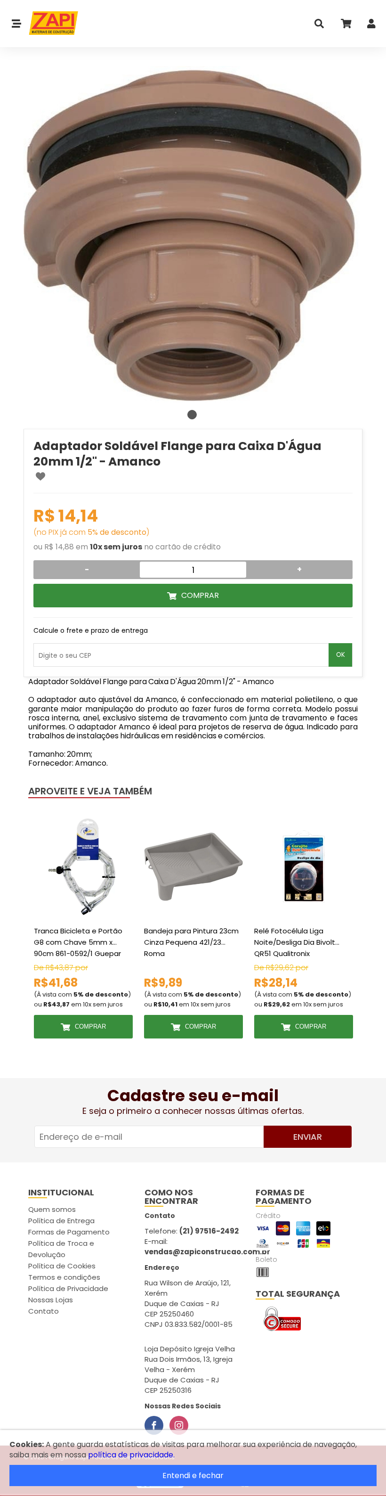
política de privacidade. (131, 1454)
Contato (43, 1311)
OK (340, 654)
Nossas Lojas (50, 1300)
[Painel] (371, 25)
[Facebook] (154, 1425)
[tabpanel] (193, 235)
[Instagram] (178, 1425)
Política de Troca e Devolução (61, 1248)
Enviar (307, 1137)
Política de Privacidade (68, 1288)
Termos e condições (64, 1277)
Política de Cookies (62, 1266)
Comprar (200, 595)
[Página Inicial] (50, 23)
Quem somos (52, 1209)
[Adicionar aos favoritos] (40, 476)
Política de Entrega (61, 1221)
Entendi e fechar (193, 1475)
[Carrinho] (345, 25)
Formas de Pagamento (69, 1232)
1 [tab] (192, 414)
